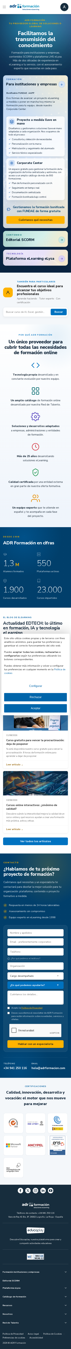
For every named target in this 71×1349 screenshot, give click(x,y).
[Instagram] (35, 1191)
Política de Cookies (52, 1333)
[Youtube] (50, 1191)
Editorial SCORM (11, 1280)
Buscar (58, 312)
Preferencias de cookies (14, 1337)
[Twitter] (28, 1191)
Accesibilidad (36, 1337)
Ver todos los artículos (35, 841)
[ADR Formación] (24, 7)
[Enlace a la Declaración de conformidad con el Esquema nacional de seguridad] (58, 1145)
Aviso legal (33, 1333)
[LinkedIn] (43, 1191)
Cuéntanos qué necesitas (36, 220)
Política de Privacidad (31, 1007)
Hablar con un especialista (35, 1044)
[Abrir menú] (5, 7)
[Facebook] (20, 1191)
